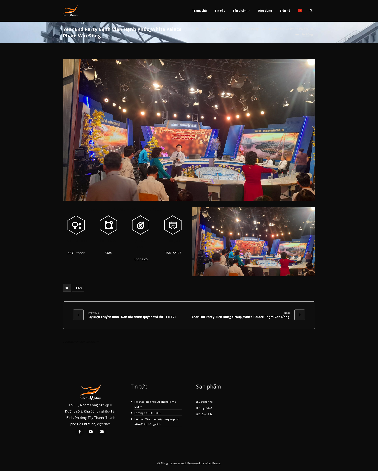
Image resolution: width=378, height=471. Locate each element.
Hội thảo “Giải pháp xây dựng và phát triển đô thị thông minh (156, 421)
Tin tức (78, 287)
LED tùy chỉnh (204, 414)
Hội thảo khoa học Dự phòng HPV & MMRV (155, 404)
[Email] (101, 431)
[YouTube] (90, 431)
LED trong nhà (204, 401)
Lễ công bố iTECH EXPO (147, 413)
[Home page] (197, 29)
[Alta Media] (70, 11)
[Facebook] (79, 431)
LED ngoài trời (204, 408)
